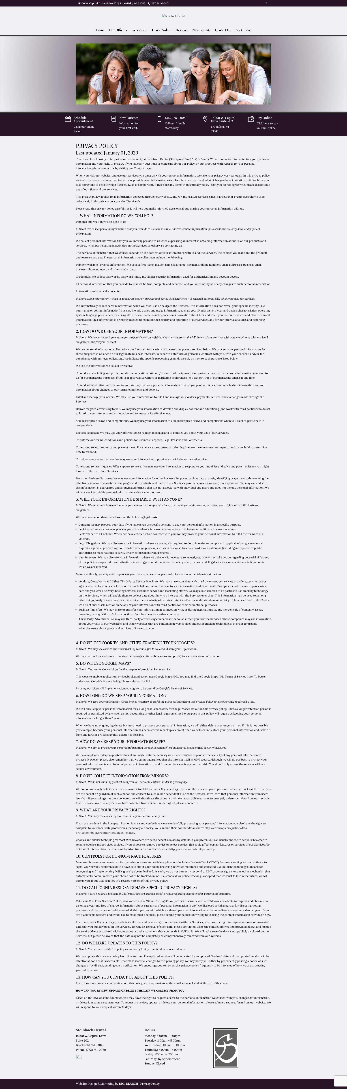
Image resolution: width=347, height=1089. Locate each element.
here (250, 676)
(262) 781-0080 (176, 118)
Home (100, 30)
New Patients (201, 30)
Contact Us (223, 30)
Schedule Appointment (83, 119)
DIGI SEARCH (128, 1083)
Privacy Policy (150, 1083)
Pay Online (243, 30)
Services (138, 30)
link (148, 681)
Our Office (116, 30)
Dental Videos (162, 30)
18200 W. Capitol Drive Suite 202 (223, 119)
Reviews (182, 30)
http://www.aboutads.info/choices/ (192, 849)
